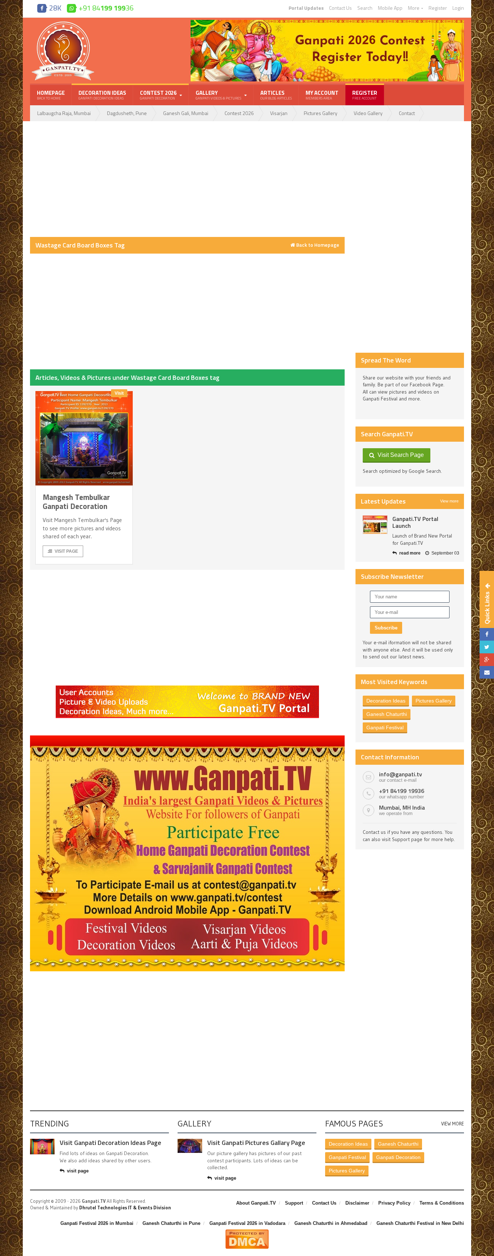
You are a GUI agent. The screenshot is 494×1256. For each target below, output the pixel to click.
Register (438, 7)
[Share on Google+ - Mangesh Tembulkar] (487, 659)
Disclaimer (357, 1203)
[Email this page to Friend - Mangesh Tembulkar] (487, 672)
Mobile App (390, 7)
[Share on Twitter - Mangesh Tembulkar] (487, 647)
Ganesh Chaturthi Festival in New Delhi (420, 1223)
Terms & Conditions (442, 1203)
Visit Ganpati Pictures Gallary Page (256, 1142)
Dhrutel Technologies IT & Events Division (125, 1207)
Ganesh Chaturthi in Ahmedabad (330, 1223)
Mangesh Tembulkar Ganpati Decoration (76, 501)
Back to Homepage (317, 244)
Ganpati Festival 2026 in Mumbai (96, 1223)
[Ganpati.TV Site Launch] (375, 524)
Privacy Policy (394, 1203)
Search (364, 7)
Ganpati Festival (385, 727)
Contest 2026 (239, 113)
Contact (407, 113)
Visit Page (66, 551)
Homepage (51, 95)
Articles (276, 95)
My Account (322, 95)
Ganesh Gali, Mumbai (185, 113)
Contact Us (340, 7)
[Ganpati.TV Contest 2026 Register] (327, 22)
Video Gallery (368, 113)
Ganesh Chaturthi (386, 714)
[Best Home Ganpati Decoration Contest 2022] (187, 738)
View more (449, 501)
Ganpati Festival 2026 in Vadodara (247, 1223)
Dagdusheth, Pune (127, 113)
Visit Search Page (399, 455)
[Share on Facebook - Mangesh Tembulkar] (487, 634)
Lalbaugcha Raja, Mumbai (64, 113)
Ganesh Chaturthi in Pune (171, 1223)
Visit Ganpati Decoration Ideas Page (110, 1142)
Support (294, 1203)
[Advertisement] (187, 179)
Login (458, 7)
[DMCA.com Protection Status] (247, 1232)
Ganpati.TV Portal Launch (415, 522)
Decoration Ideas (102, 95)
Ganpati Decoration (398, 1157)
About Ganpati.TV (256, 1203)
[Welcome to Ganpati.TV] (187, 688)
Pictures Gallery (320, 113)
